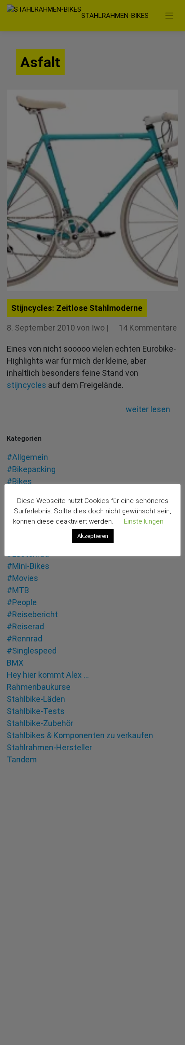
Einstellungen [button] (143, 521)
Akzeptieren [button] (92, 536)
